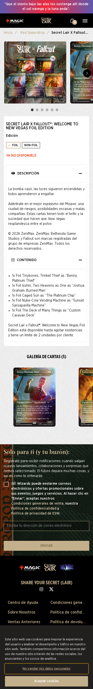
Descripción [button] (27, 173)
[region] (46, 657)
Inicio (8, 32)
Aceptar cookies (46, 681)
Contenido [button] (26, 260)
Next (87, 73)
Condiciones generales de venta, (38, 503)
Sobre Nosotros (21, 612)
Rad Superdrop (32, 32)
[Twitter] (51, 589)
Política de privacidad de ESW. (35, 513)
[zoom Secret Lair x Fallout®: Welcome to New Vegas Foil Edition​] (34, 397)
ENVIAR (46, 546)
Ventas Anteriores (24, 622)
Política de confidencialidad (34, 508)
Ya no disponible (21, 155)
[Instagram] (41, 589)
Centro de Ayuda (23, 603)
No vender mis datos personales (46, 668)
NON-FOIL (31, 145)
